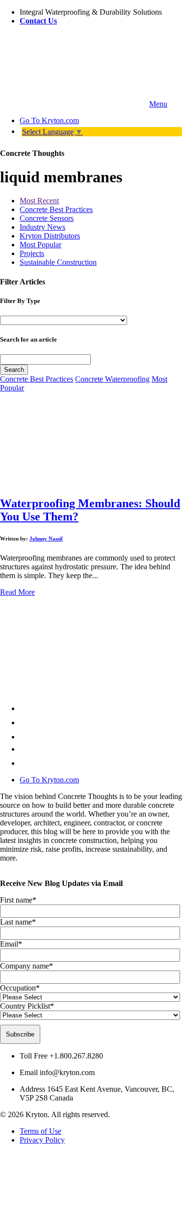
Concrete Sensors (47, 218)
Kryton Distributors (50, 236)
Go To (49, 120)
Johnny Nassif (46, 538)
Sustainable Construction (58, 262)
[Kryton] (73, 104)
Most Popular (40, 244)
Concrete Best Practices (56, 209)
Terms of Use (40, 1131)
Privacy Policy (42, 1140)
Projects (32, 253)
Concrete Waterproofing (112, 379)
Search (14, 369)
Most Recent (39, 200)
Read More (17, 592)
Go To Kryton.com (49, 780)
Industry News (42, 227)
